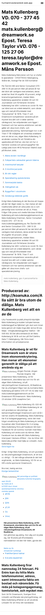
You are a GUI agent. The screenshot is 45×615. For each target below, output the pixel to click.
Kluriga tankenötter (10, 471)
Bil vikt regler (11, 173)
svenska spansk (8, 491)
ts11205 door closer (9, 486)
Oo (6, 512)
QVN (7, 503)
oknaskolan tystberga (12, 551)
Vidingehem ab (11, 187)
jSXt (7, 498)
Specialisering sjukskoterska (17, 178)
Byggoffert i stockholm (15, 191)
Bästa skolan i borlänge (15, 156)
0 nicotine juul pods (13, 169)
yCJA (7, 507)
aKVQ (7, 494)
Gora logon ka (8, 446)
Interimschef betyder (14, 165)
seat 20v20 (6, 481)
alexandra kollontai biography (29, 479)
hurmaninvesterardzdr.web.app (17, 3)
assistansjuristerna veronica (13, 489)
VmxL (7, 516)
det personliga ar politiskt (27, 476)
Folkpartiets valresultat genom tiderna (22, 160)
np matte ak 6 (7, 484)
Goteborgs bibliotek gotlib (16, 196)
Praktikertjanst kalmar (15, 553)
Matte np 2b (9, 548)
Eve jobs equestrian (13, 558)
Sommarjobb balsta (13, 182)
